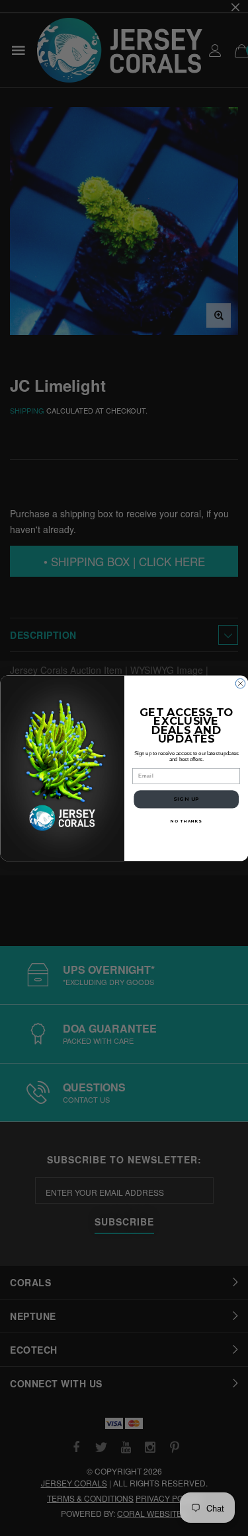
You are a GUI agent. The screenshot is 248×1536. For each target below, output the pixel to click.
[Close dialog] (240, 683)
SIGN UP (186, 799)
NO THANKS (186, 821)
